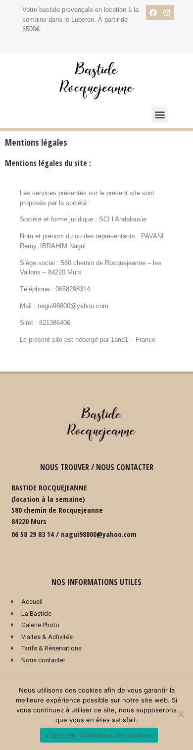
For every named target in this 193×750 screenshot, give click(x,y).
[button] (159, 115)
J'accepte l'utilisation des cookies (99, 735)
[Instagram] (166, 12)
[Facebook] (153, 12)
